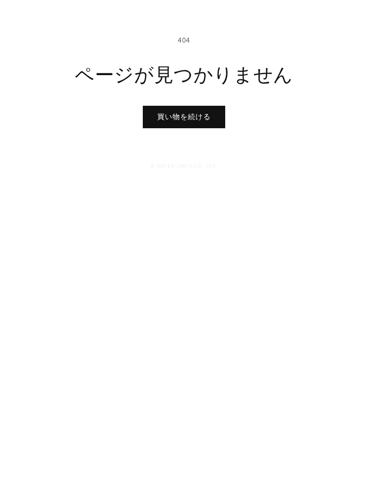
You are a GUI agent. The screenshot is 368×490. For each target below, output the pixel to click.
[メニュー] (344, 20)
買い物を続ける (184, 116)
